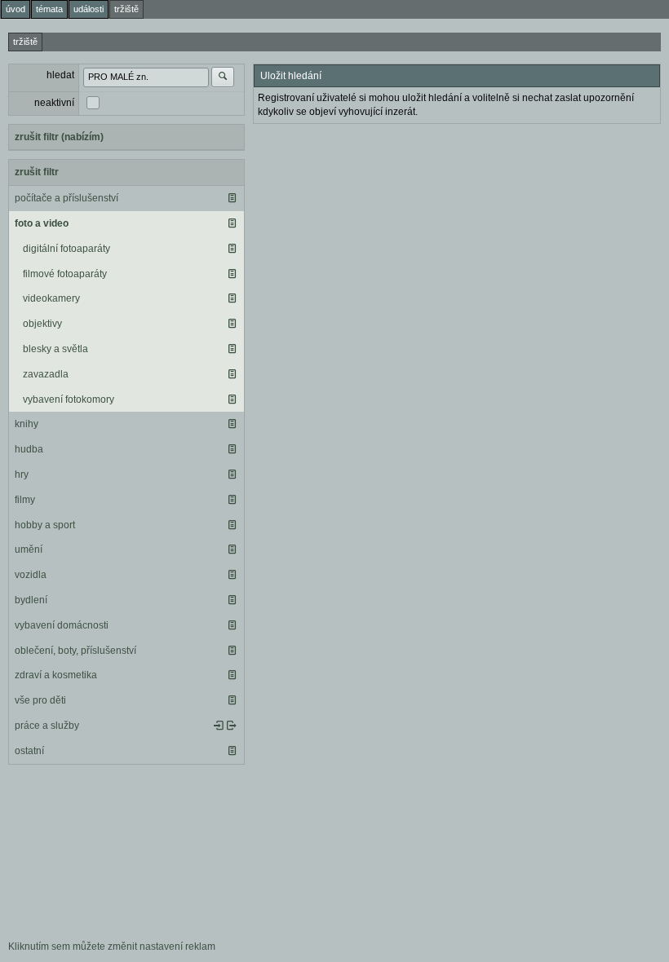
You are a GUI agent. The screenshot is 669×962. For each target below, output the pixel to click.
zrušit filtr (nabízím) (59, 137)
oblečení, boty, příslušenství (75, 650)
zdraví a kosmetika (56, 675)
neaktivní (54, 102)
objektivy (42, 323)
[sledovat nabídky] (231, 725)
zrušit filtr (37, 172)
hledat (60, 75)
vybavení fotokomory (68, 399)
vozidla (31, 574)
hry (22, 474)
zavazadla (46, 374)
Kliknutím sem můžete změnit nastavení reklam (111, 946)
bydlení (31, 600)
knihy (26, 424)
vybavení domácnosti (62, 625)
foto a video (42, 223)
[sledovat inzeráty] (231, 198)
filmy (25, 499)
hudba (29, 449)
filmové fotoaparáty (65, 274)
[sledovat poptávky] (218, 725)
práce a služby (47, 725)
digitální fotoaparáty (66, 248)
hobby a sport (45, 525)
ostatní (29, 751)
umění (28, 549)
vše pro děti (40, 700)
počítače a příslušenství (66, 198)
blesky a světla (55, 349)
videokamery (51, 298)
